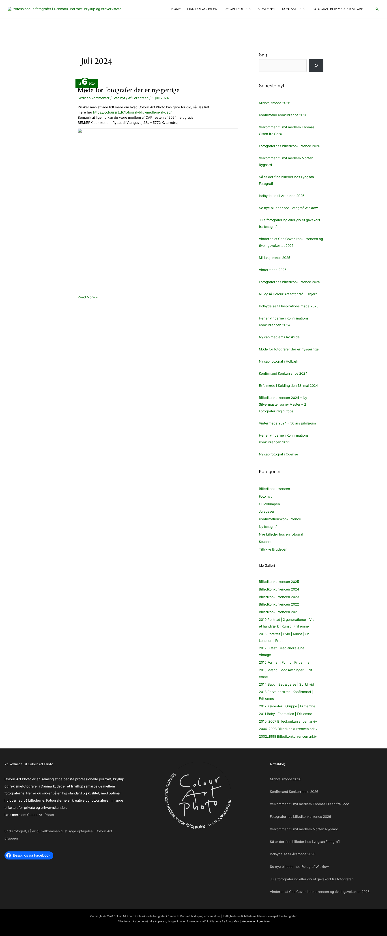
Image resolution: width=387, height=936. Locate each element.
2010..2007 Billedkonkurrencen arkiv (288, 721)
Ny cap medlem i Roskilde (279, 337)
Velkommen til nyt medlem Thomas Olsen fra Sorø (309, 804)
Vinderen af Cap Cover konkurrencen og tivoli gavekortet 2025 (320, 892)
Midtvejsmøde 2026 (274, 103)
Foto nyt (118, 98)
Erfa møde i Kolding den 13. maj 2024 (288, 385)
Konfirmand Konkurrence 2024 (283, 373)
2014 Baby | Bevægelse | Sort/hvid (286, 684)
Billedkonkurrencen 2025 (279, 582)
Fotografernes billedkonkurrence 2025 (289, 282)
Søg (263, 54)
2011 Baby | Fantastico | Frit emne (285, 714)
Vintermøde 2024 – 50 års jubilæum (287, 423)
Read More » (88, 297)
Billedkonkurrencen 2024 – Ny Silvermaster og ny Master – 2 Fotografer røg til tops (283, 404)
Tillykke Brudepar (273, 549)
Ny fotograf (268, 527)
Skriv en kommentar (94, 98)
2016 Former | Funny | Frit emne (284, 662)
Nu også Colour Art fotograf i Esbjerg (288, 294)
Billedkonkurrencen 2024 (279, 589)
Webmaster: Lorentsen (256, 921)
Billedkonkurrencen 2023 (279, 597)
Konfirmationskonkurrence (280, 519)
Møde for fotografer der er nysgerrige (129, 90)
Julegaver (267, 511)
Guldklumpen (269, 504)
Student (265, 542)
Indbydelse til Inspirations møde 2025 (288, 306)
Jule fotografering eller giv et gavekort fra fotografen (312, 879)
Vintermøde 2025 (272, 270)
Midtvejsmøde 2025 (274, 258)
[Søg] (316, 65)
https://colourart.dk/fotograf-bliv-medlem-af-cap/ (132, 112)
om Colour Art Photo (37, 815)
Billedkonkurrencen (274, 489)
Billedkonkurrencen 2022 (279, 604)
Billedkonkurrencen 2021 (279, 612)
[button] (245, 8)
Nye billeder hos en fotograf (281, 534)
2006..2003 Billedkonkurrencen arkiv (288, 729)
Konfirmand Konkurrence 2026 (283, 115)
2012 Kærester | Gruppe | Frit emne (287, 706)
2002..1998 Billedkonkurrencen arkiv (288, 736)
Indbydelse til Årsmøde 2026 (281, 196)
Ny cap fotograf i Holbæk (278, 361)
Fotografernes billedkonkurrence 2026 (289, 146)
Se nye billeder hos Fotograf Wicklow (288, 208)
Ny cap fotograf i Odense (278, 454)
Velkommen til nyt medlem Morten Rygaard (304, 829)
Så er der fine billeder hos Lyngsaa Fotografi (305, 842)
